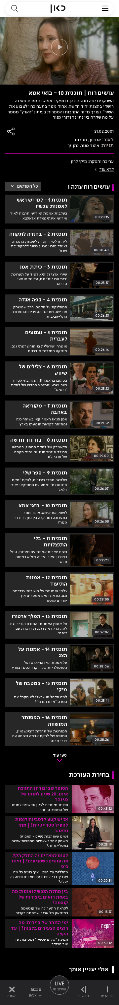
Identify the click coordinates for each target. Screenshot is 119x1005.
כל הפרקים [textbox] (27, 186)
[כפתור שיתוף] (11, 131)
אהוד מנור (90, 145)
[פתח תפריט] (105, 9)
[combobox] (23, 186)
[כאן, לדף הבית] (58, 9)
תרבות (81, 140)
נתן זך (73, 145)
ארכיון (95, 140)
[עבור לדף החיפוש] (14, 9)
